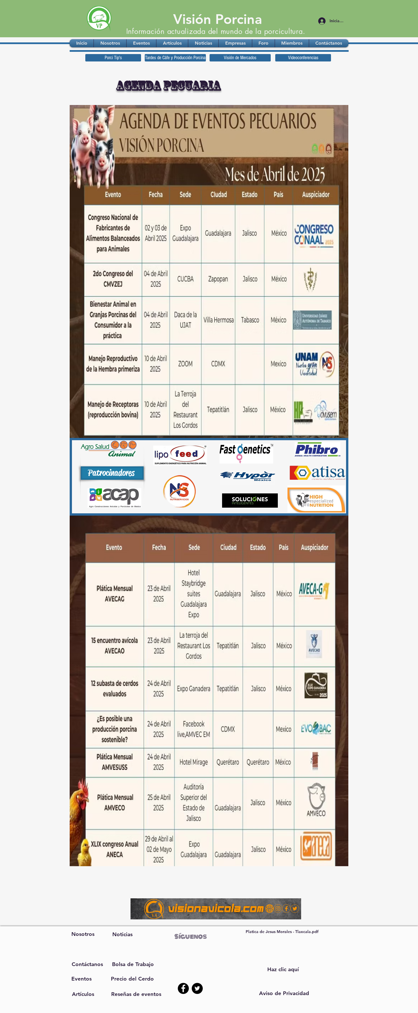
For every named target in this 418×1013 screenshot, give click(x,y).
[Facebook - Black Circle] (183, 988)
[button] (284, 993)
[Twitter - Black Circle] (197, 988)
